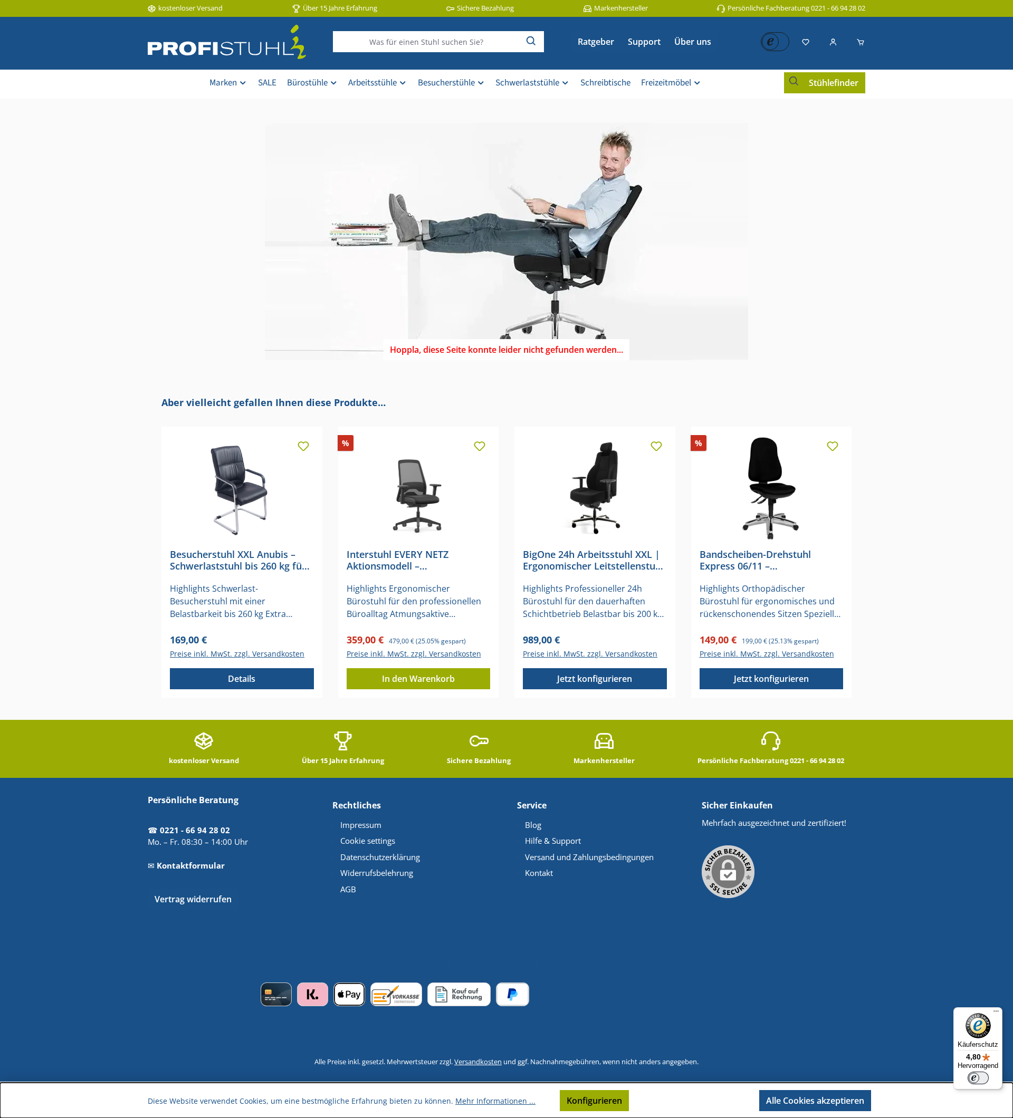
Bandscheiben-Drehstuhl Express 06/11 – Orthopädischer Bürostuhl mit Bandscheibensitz (768, 560)
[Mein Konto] (833, 42)
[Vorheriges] (156, 546)
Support (644, 41)
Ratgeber (596, 41)
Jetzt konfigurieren (594, 679)
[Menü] (996, 1013)
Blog (533, 825)
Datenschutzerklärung (380, 857)
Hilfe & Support (553, 840)
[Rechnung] (459, 994)
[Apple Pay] (349, 994)
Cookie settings (367, 840)
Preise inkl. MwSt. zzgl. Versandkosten (237, 654)
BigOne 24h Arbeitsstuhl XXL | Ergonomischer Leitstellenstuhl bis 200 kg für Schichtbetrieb (593, 560)
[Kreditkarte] (276, 994)
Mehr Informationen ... (495, 1101)
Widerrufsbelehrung (376, 873)
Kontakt (539, 873)
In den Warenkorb (418, 679)
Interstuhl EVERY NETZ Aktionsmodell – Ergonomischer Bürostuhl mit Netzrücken (414, 560)
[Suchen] (531, 41)
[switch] (978, 1078)
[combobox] (426, 41)
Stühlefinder (833, 83)
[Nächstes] (857, 546)
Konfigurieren (594, 1100)
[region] (506, 547)
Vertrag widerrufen (193, 899)
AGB (348, 889)
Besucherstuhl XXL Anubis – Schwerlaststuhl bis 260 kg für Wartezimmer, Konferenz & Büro (238, 560)
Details (241, 679)
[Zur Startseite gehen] (227, 42)
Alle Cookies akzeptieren (815, 1100)
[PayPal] (512, 994)
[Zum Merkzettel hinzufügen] (303, 445)
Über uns (692, 41)
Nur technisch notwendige (694, 1100)
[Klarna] (312, 994)
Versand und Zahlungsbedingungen (589, 857)
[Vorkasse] (396, 994)
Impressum (360, 825)
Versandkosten (478, 1061)
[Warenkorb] (857, 42)
